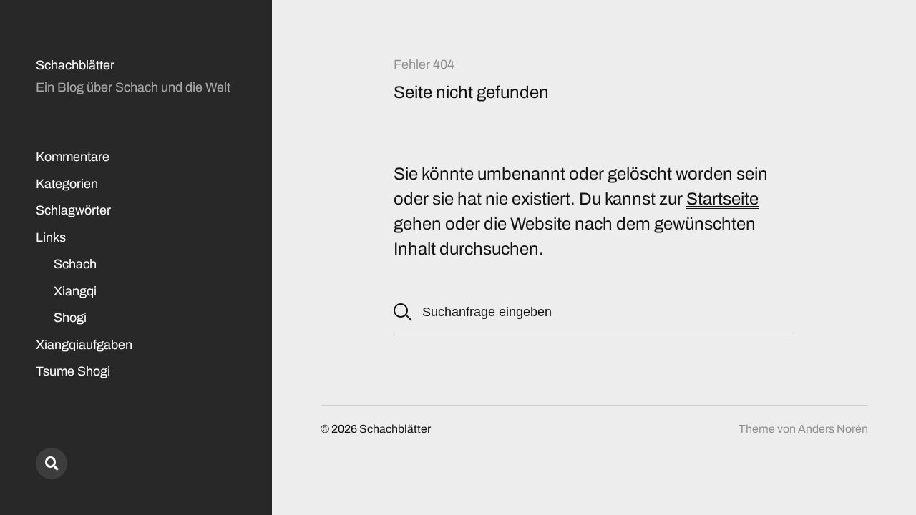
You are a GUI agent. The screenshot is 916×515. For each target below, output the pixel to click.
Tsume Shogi (73, 371)
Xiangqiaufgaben (84, 345)
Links (51, 237)
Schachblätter (75, 65)
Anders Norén (833, 429)
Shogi (70, 317)
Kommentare (72, 156)
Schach (75, 264)
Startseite (722, 199)
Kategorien (67, 184)
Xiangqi (75, 291)
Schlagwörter (73, 210)
